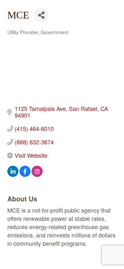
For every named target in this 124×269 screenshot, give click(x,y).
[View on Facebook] (25, 174)
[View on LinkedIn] (12, 174)
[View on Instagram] (37, 174)
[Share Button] (41, 15)
